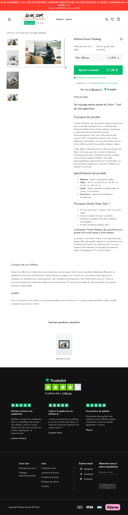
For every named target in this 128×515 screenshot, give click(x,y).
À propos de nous (27, 468)
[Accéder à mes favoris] (112, 19)
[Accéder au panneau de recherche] (106, 19)
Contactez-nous (48, 468)
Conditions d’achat (50, 477)
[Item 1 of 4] (43, 68)
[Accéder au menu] (9, 19)
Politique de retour (50, 482)
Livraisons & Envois (50, 472)
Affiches (60, 19)
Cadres (68, 19)
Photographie (23, 33)
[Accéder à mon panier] (118, 19)
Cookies (45, 486)
